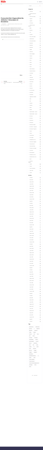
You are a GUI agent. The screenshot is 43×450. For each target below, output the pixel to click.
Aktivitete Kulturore (11, 23)
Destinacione (31, 326)
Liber (30, 344)
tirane (30, 366)
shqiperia (35, 352)
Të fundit (7, 25)
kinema (37, 339)
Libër (3, 25)
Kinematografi (31, 341)
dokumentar (37, 326)
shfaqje (35, 350)
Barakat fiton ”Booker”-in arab (8, 83)
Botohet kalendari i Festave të (17, 83)
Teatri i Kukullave (31, 359)
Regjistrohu (40, 1)
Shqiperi (30, 352)
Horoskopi (35, 337)
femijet (34, 332)
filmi (29, 335)
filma (38, 334)
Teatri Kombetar (31, 361)
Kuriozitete (35, 343)
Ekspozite (30, 330)
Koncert (37, 341)
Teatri (34, 357)
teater (30, 357)
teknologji (30, 364)
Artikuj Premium (17, 23)
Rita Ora (30, 350)
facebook (35, 330)
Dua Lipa (30, 328)
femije (30, 332)
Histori (34, 335)
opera (37, 346)
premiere (34, 348)
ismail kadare (31, 339)
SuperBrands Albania (32, 355)
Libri (5, 25)
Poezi (30, 348)
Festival (30, 334)
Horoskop (30, 337)
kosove (30, 343)
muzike (30, 346)
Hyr (37, 1)
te (38, 355)
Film (34, 334)
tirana (35, 364)
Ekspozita (38, 328)
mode (37, 344)
